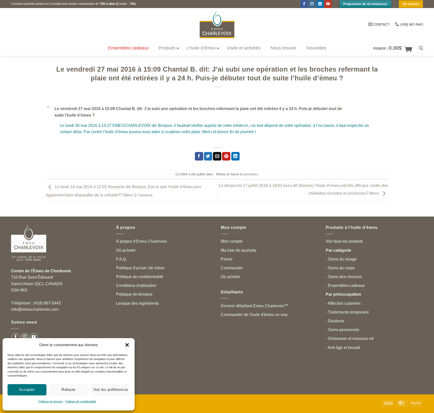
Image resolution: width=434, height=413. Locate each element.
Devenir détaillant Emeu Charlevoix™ (254, 306)
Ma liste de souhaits (238, 250)
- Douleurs (335, 321)
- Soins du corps (340, 268)
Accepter (27, 389)
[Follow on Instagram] (312, 4)
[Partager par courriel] (217, 156)
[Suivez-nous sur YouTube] (328, 4)
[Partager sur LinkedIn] (235, 156)
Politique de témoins (51, 401)
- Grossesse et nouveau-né (350, 338)
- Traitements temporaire (347, 312)
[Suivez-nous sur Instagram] (25, 337)
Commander (232, 268)
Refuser (68, 389)
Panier (227, 259)
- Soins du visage (341, 259)
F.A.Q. (121, 259)
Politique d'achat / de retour (140, 268)
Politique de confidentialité (80, 401)
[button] (127, 344)
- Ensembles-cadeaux (345, 285)
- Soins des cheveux (344, 277)
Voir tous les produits (344, 241)
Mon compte (232, 241)
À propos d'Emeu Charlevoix (141, 241)
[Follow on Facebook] (16, 337)
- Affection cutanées (343, 303)
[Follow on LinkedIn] (320, 4)
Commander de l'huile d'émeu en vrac (254, 315)
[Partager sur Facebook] (199, 156)
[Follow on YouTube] (34, 337)
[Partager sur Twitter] (208, 156)
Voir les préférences (110, 389)
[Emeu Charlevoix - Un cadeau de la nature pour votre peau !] (217, 24)
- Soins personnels (342, 330)
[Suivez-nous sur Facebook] (304, 4)
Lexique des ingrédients (137, 303)
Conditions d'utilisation (136, 285)
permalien (251, 174)
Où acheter (126, 250)
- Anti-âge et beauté (343, 347)
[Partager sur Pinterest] (226, 156)
